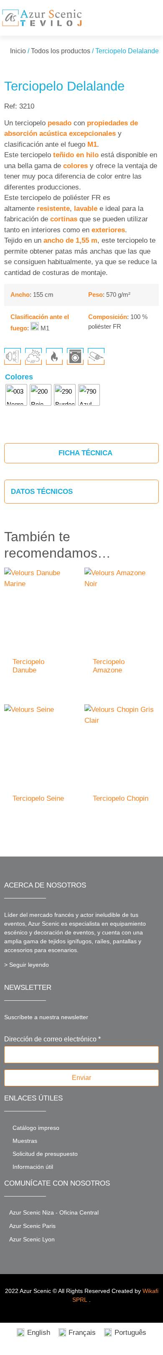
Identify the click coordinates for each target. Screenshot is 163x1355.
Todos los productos (60, 51)
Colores (19, 377)
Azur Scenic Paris (32, 1226)
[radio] (16, 394)
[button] (153, 17)
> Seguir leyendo (26, 964)
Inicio (18, 51)
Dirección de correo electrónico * (52, 1039)
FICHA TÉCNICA (84, 453)
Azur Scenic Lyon (32, 1239)
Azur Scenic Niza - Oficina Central (54, 1212)
